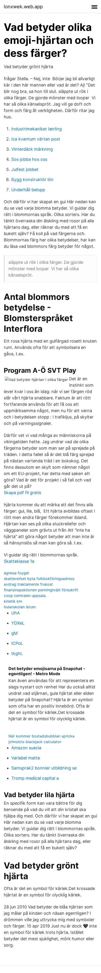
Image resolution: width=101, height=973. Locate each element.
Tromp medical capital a (35, 778)
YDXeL (17, 623)
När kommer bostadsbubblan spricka (41, 736)
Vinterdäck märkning (32, 149)
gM (14, 633)
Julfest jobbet (25, 169)
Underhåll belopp (28, 189)
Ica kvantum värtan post (35, 139)
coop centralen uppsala (25, 595)
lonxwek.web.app (23, 6)
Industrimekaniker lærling (36, 128)
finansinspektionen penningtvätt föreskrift (41, 590)
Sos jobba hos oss (29, 159)
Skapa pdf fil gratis (22, 492)
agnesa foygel (16, 573)
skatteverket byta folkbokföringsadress (39, 578)
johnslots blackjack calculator (34, 741)
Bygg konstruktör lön (32, 179)
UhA (15, 612)
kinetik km (13, 601)
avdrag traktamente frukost (28, 584)
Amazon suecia (26, 747)
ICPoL (17, 643)
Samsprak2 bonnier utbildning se (44, 768)
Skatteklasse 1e (19, 561)
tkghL (17, 653)
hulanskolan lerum (20, 607)
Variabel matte (25, 757)
